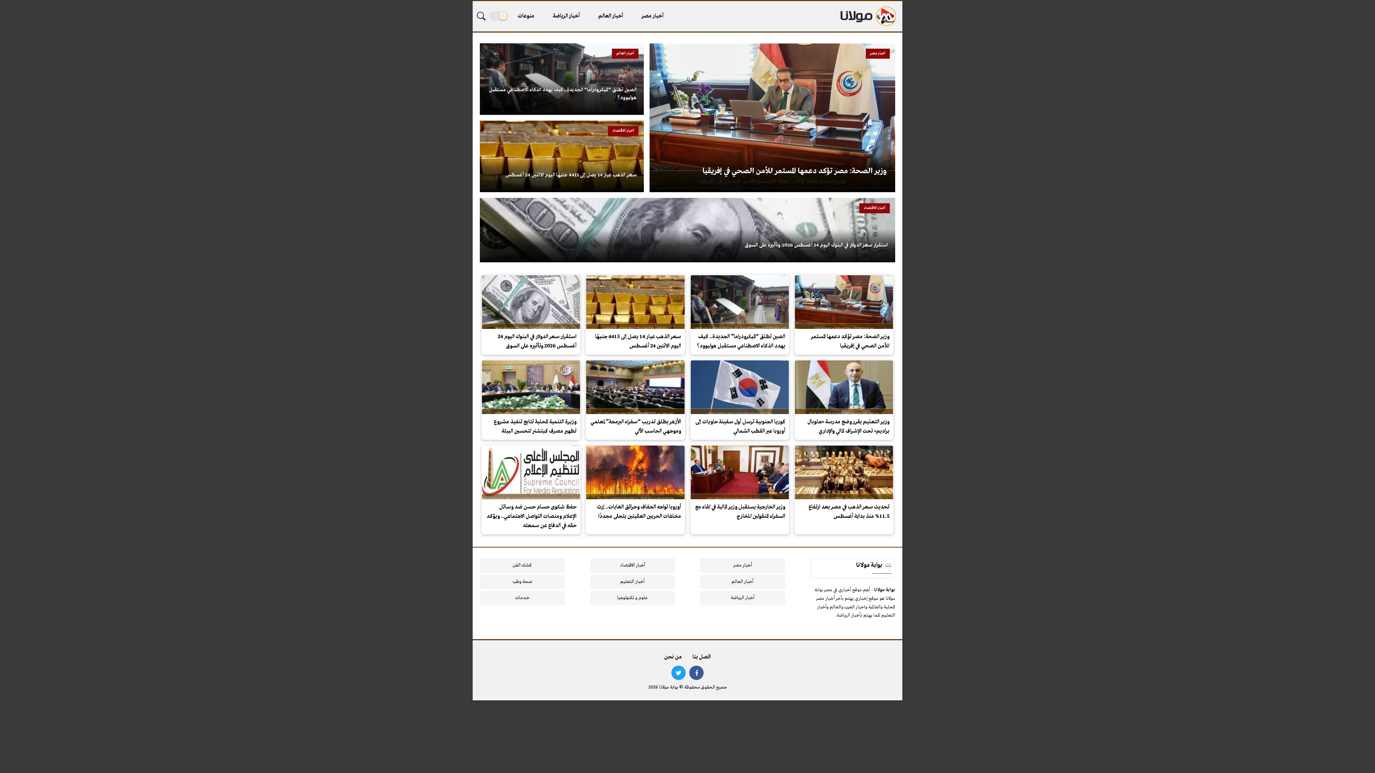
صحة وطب (522, 582)
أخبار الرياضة (566, 16)
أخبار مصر (653, 16)
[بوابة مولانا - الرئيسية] (867, 16)
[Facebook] (696, 673)
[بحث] (481, 16)
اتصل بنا (702, 657)
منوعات (526, 16)
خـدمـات (522, 598)
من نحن (673, 657)
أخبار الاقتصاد (632, 565)
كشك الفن (522, 565)
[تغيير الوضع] (498, 16)
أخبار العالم (610, 16)
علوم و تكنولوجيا (632, 598)
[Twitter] (678, 673)
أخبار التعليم (632, 582)
